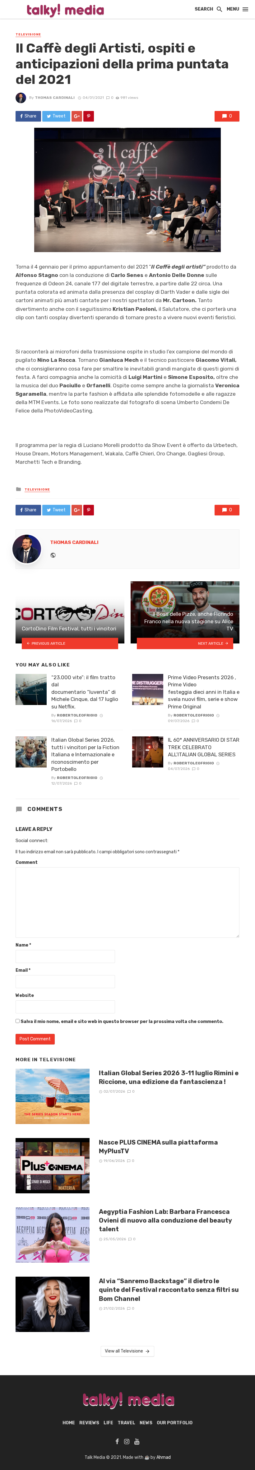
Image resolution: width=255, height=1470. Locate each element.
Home (69, 1423)
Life (108, 1423)
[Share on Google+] (77, 116)
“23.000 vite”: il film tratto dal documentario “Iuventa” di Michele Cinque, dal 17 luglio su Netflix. (84, 692)
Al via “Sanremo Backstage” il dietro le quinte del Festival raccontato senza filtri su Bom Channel (169, 1289)
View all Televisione (124, 1351)
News (146, 1423)
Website (25, 995)
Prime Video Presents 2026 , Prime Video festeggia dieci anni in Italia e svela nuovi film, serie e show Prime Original (203, 692)
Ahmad (163, 1457)
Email (23, 970)
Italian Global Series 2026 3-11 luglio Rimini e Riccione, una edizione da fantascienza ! (169, 1077)
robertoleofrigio (77, 715)
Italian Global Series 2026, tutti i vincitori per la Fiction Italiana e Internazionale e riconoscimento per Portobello (85, 754)
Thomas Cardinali (55, 97)
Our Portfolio (174, 1423)
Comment (27, 862)
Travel (126, 1423)
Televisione (28, 34)
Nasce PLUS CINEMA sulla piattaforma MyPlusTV (158, 1147)
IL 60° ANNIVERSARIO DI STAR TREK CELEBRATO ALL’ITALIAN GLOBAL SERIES (203, 747)
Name (23, 945)
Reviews (89, 1423)
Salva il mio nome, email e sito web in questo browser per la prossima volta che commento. (122, 1021)
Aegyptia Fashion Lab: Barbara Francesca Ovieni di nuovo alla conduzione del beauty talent (165, 1220)
